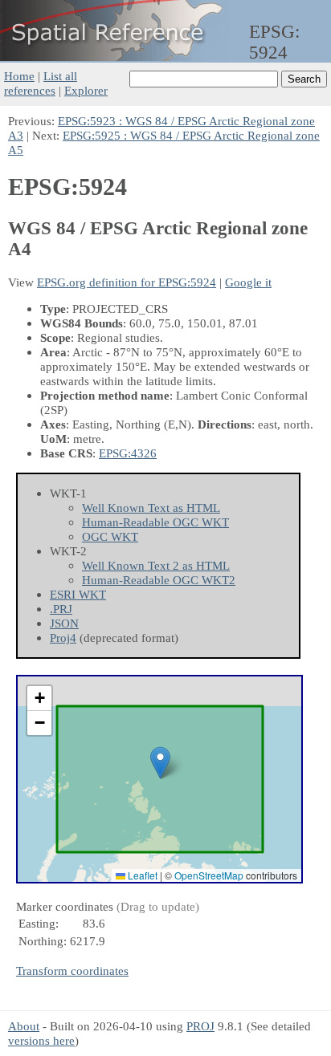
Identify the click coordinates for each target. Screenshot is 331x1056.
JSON (64, 623)
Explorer (86, 90)
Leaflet (141, 875)
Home (19, 76)
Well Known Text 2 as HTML (156, 565)
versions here (41, 1040)
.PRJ (61, 608)
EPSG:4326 (128, 453)
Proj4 (63, 637)
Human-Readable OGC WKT (155, 522)
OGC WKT (110, 536)
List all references (40, 83)
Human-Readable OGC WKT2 (158, 580)
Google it (248, 282)
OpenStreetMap (208, 875)
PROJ (200, 1026)
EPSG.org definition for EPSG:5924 (126, 282)
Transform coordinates (72, 970)
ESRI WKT (78, 594)
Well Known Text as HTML (151, 507)
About (23, 1026)
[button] (160, 762)
